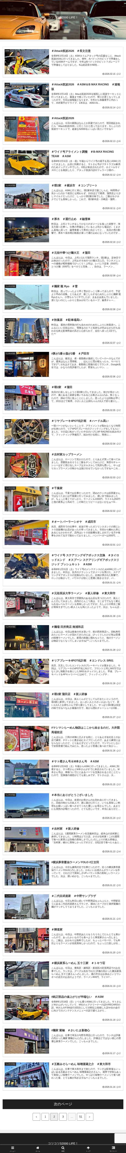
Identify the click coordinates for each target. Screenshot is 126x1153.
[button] (116, 704)
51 (80, 1116)
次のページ (63, 1104)
